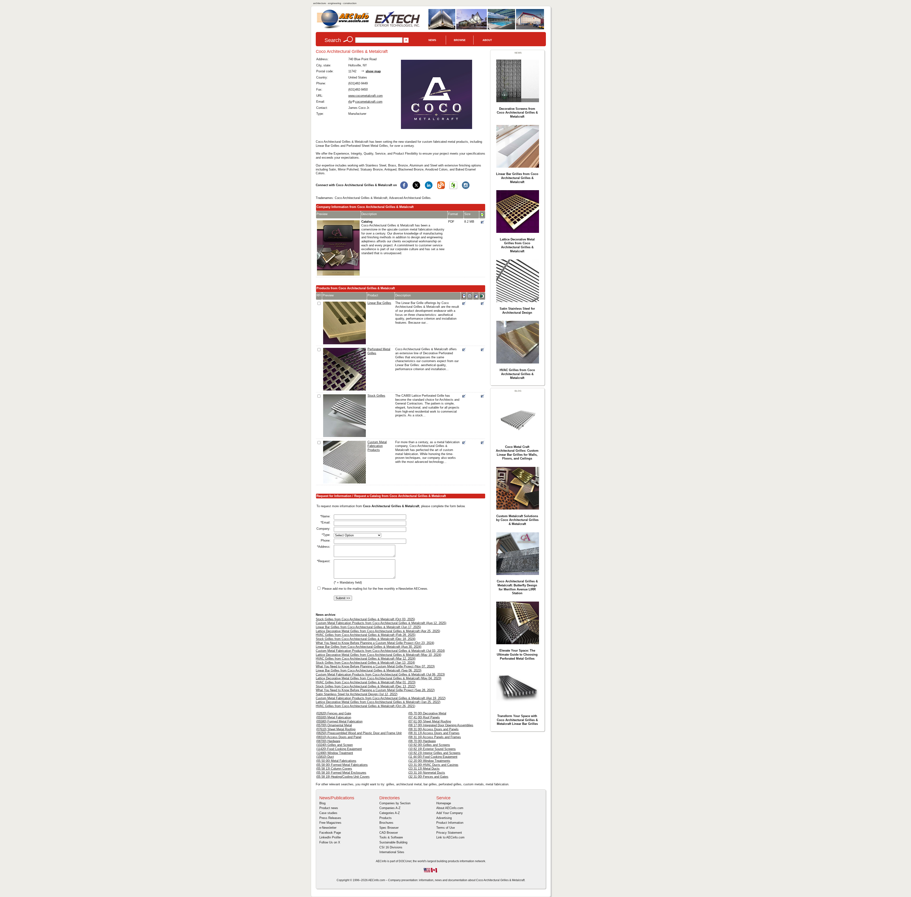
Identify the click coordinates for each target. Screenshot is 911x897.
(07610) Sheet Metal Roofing (335, 729)
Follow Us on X (329, 842)
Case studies (328, 813)
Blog (322, 803)
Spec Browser (389, 827)
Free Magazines (330, 822)
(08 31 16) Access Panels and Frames (434, 737)
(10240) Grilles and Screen (334, 745)
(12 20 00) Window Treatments (429, 761)
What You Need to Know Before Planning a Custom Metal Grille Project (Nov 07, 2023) (375, 666)
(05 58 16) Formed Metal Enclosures (341, 772)
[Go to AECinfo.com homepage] (342, 28)
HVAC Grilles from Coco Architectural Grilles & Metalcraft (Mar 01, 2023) (365, 682)
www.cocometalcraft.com (365, 95)
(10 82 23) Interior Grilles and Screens (434, 753)
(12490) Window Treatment (334, 753)
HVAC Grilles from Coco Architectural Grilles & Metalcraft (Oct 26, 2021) (365, 706)
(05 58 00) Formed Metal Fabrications (342, 765)
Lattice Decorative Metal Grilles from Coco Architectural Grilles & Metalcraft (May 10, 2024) (378, 655)
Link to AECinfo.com (450, 837)
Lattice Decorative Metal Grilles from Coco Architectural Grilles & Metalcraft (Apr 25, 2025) (378, 631)
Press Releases (330, 818)
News (432, 40)
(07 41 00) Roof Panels (424, 717)
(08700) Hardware (328, 741)
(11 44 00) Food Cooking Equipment (432, 757)
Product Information (449, 822)
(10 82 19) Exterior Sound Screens (432, 749)
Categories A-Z (389, 813)
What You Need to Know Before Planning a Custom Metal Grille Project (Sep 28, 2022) (375, 690)
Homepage (443, 803)
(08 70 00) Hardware (422, 741)
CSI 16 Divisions (390, 847)
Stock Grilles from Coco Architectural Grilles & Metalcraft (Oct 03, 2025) (365, 619)
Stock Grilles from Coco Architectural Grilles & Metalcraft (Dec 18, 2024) (365, 639)
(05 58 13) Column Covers (334, 768)
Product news (328, 808)
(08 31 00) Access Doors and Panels (433, 729)
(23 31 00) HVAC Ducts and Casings (433, 765)
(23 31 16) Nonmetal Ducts (426, 772)
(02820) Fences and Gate (333, 713)
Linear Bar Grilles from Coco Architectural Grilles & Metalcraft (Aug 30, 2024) (368, 647)
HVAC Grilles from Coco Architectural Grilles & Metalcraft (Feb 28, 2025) (365, 635)
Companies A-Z (389, 808)
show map (373, 71)
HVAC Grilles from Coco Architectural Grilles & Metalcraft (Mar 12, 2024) (365, 658)
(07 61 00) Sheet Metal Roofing (429, 721)
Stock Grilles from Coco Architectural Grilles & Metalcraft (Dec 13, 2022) (365, 686)
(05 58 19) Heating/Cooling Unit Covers (343, 776)
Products (385, 818)
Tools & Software (391, 837)
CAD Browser (388, 832)
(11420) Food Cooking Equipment (339, 749)
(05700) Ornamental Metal (334, 725)
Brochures (386, 822)
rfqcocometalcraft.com (365, 101)
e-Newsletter (327, 827)
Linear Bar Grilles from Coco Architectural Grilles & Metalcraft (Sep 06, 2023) (368, 670)
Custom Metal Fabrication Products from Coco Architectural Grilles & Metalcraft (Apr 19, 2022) (381, 698)
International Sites (391, 852)
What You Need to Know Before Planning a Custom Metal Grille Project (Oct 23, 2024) (375, 643)
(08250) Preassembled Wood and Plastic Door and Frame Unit (359, 733)
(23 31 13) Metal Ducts (424, 768)
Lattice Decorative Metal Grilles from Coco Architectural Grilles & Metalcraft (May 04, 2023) (378, 678)
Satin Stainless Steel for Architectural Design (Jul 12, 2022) (356, 694)
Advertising (444, 818)
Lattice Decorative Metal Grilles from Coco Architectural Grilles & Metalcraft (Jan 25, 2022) (378, 702)
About (487, 40)
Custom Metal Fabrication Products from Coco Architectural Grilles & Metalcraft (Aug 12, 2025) (381, 623)
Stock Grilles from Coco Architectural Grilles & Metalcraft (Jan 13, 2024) (365, 662)
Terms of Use (445, 827)
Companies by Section (394, 803)
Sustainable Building (393, 842)
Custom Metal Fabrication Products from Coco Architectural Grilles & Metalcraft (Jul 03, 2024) (380, 651)
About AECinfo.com (449, 808)
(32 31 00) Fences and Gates (428, 776)
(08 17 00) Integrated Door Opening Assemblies (440, 725)
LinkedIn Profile (330, 837)
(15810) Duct (325, 757)
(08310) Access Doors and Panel (338, 737)
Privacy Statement (449, 832)
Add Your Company (449, 813)
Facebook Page (330, 832)
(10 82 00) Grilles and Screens (429, 745)
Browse (459, 40)
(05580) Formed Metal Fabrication (339, 721)
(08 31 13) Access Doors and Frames (434, 733)
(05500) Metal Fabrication (333, 717)
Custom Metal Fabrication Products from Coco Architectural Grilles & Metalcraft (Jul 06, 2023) (380, 674)
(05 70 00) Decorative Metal (427, 713)
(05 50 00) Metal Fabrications (336, 761)
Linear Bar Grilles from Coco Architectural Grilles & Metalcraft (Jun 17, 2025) (368, 627)
